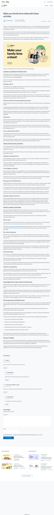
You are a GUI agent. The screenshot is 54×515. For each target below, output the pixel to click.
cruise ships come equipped (14, 226)
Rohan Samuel (9, 20)
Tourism (7, 360)
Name (4, 428)
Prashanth (16, 468)
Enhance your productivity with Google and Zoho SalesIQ (46, 467)
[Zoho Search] (44, 1)
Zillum (6, 295)
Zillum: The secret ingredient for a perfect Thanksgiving (18, 466)
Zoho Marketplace (44, 454)
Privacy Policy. (40, 434)
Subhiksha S (44, 469)
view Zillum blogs (26, 475)
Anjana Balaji (17, 459)
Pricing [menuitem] (51, 5)
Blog (7, 2)
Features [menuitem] (46, 5)
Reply (5, 367)
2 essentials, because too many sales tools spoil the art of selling (46, 458)
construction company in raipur (13, 384)
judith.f (43, 460)
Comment (5, 414)
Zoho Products (50, 1)
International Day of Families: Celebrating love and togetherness (19, 457)
